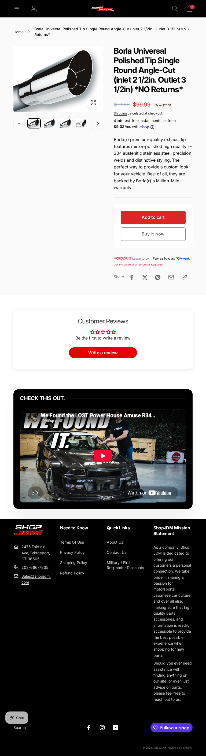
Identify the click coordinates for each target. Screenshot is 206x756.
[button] (17, 8)
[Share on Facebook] (132, 277)
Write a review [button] (103, 352)
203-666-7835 (34, 567)
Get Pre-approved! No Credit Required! (138, 264)
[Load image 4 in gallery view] (82, 123)
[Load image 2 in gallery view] (50, 123)
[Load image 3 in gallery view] (66, 123)
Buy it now (153, 234)
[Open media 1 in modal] (58, 79)
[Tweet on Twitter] (145, 277)
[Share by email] (171, 277)
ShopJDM (160, 747)
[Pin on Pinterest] (157, 277)
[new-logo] (28, 533)
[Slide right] (97, 123)
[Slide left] (19, 123)
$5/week (183, 258)
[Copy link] (184, 277)
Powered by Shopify (180, 747)
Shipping (120, 113)
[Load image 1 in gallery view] (34, 123)
